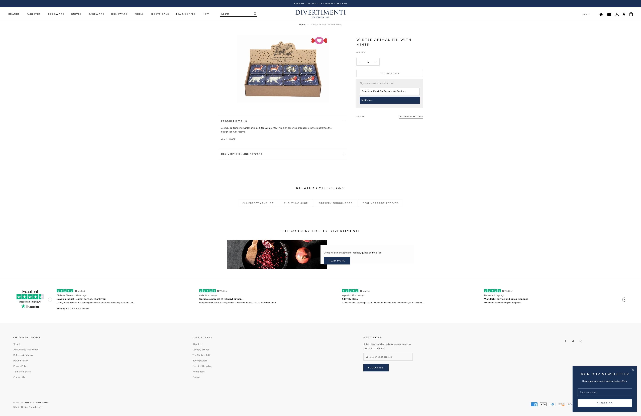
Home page (198, 371)
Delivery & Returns (23, 355)
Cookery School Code (335, 203)
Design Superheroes (31, 407)
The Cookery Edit (201, 355)
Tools (139, 14)
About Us (197, 344)
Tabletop (34, 14)
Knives (76, 14)
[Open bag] (631, 14)
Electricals (160, 14)
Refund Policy (20, 360)
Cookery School (200, 349)
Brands (14, 14)
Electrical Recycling (202, 366)
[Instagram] (581, 341)
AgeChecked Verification (25, 349)
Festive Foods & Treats (380, 203)
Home (302, 24)
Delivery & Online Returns (242, 154)
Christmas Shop (296, 203)
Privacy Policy (20, 366)
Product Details (234, 121)
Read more (337, 260)
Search (16, 344)
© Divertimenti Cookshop (31, 402)
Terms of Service (22, 371)
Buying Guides (199, 360)
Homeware (119, 14)
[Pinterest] (377, 116)
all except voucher (258, 203)
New (206, 14)
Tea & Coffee (186, 14)
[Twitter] (372, 116)
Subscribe (604, 403)
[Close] (632, 369)
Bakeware (96, 14)
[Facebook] (368, 116)
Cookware (56, 14)
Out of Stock (390, 73)
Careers (196, 377)
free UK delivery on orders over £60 (320, 3)
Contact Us (19, 377)
